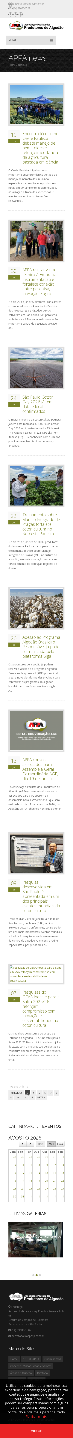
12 (31, 1097)
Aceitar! (36, 1431)
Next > (41, 1097)
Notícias (22, 64)
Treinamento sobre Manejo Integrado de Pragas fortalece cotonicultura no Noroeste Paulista (41, 524)
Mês (51, 1143)
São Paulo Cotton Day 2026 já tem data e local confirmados (38, 404)
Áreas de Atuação (21, 1373)
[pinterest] (15, 14)
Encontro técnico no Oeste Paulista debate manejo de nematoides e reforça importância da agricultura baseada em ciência (40, 147)
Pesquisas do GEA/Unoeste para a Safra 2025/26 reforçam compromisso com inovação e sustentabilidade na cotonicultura (41, 1008)
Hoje (40, 1143)
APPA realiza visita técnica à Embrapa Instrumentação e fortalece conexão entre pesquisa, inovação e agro (39, 281)
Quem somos (52, 1359)
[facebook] (10, 14)
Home (12, 64)
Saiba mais (36, 1416)
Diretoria (42, 1373)
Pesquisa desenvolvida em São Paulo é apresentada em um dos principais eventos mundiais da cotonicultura (41, 896)
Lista (60, 1143)
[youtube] (21, 14)
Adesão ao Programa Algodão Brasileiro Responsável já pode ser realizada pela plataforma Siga (41, 646)
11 (24, 1097)
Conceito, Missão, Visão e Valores (30, 1366)
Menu (12, 40)
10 (17, 1097)
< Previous (16, 1092)
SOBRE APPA (31, 1359)
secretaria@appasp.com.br (28, 3)
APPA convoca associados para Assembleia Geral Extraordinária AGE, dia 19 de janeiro (40, 769)
